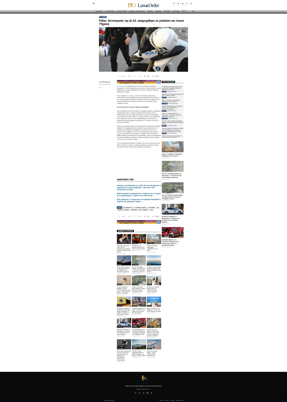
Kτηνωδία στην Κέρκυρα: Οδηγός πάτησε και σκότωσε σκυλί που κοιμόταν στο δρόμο (153, 289)
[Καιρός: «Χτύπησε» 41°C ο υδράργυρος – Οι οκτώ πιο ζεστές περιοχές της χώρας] (154, 302)
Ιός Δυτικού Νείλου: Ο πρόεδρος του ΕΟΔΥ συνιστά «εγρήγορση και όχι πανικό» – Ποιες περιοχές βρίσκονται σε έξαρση (124, 290)
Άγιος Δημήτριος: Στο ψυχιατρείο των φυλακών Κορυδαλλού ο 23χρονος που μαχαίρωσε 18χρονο (139, 200)
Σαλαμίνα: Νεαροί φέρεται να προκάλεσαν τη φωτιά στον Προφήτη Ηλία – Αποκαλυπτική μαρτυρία (123, 269)
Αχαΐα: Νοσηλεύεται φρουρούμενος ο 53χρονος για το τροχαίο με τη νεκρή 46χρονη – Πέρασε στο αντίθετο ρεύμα (139, 195)
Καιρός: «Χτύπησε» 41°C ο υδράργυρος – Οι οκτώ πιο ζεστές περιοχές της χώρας (154, 310)
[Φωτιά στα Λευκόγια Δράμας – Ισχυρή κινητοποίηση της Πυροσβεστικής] (154, 344)
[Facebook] (174, 3)
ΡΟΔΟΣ (151, 210)
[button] (193, 11)
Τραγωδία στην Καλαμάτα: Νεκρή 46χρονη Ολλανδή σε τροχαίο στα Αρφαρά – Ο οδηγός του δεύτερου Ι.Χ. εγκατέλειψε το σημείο (124, 311)
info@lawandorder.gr (146, 389)
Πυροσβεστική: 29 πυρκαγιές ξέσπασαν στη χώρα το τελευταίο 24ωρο (138, 247)
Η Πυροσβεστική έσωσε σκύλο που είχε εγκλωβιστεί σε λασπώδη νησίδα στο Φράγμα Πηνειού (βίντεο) (124, 249)
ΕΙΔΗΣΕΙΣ (119, 243)
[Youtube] (147, 393)
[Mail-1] (151, 393)
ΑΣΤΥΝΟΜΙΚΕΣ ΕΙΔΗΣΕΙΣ (140, 207)
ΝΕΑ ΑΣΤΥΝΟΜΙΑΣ (143, 210)
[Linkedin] (182, 3)
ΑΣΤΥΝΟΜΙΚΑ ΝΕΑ (127, 207)
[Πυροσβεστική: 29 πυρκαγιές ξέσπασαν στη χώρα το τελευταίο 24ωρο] (139, 239)
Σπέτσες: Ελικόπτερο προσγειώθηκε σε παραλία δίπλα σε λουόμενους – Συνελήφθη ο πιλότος (138, 289)
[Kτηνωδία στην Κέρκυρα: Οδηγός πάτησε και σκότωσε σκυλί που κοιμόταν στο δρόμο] (154, 280)
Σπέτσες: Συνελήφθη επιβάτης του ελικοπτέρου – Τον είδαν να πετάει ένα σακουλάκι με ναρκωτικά (138, 269)
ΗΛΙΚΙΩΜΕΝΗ (134, 210)
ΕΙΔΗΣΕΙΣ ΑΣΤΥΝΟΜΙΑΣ (123, 210)
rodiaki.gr (131, 96)
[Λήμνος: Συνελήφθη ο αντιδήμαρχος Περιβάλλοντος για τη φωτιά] (154, 239)
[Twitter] (139, 393)
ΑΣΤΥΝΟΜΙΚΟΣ (151, 207)
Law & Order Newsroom (104, 82)
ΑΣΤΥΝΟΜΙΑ (102, 17)
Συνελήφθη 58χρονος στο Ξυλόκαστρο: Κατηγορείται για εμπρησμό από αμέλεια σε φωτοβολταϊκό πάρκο (138, 332)
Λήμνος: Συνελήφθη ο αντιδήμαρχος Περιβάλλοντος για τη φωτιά (152, 248)
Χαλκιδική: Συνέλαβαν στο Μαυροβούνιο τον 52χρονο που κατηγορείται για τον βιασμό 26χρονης (123, 332)
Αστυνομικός (121, 86)
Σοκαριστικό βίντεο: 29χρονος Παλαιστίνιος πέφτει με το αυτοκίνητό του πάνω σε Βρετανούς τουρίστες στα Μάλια (153, 333)
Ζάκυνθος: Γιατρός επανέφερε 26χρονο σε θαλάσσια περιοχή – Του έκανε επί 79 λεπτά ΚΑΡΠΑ (139, 353)
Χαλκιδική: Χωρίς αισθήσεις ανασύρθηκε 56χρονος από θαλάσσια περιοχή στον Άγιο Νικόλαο (154, 269)
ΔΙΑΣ (158, 207)
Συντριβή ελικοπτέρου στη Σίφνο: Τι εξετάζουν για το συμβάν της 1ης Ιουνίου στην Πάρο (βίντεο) (138, 311)
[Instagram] (178, 3)
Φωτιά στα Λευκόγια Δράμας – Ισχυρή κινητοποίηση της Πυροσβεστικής (152, 353)
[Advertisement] (139, 162)
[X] (191, 3)
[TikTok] (187, 3)
